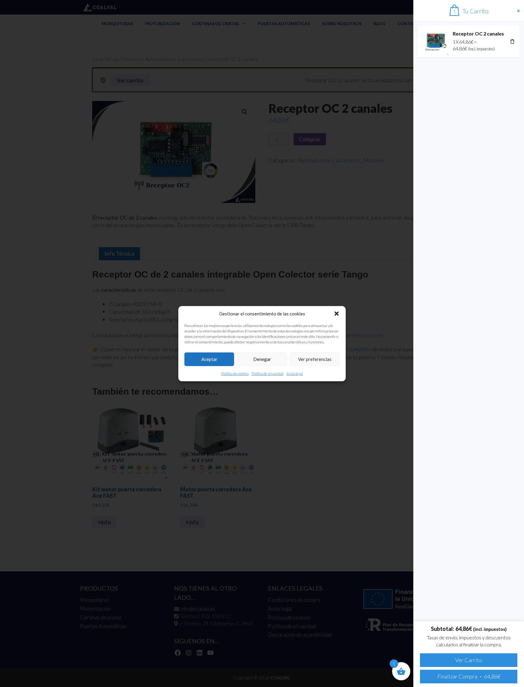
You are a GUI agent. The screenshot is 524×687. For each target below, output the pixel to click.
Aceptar (209, 359)
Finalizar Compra (468, 676)
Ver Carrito (468, 660)
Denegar (262, 359)
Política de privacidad (268, 373)
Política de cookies (235, 373)
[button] (337, 314)
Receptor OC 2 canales (478, 33)
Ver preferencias (314, 359)
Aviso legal (295, 373)
